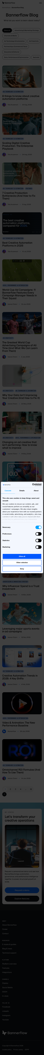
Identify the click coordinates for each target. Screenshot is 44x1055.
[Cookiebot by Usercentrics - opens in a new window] (32, 484)
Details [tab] (22, 490)
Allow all (22, 556)
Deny (22, 569)
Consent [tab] (8, 490)
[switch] (38, 534)
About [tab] (36, 490)
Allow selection (22, 563)
